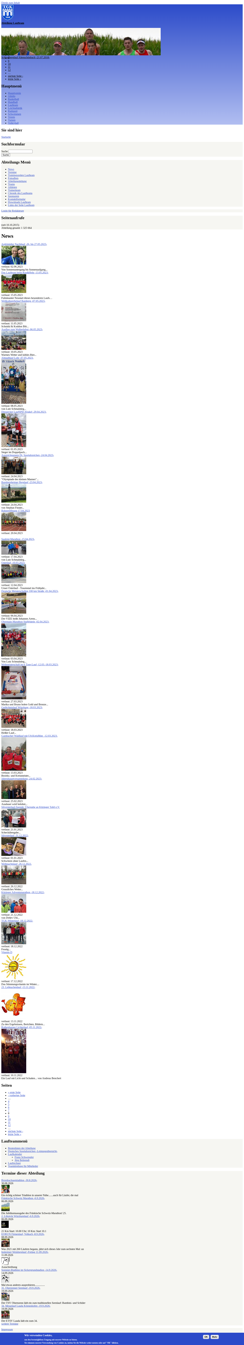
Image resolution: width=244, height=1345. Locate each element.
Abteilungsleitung (17, 181)
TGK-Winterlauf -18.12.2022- (17, 920)
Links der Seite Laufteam (21, 205)
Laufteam (13, 105)
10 (9, 64)
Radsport (12, 111)
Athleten (12, 187)
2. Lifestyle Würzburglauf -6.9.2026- (20, 1216)
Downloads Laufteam (19, 202)
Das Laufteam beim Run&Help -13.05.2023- (24, 272)
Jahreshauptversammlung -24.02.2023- (21, 778)
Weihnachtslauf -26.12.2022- (16, 863)
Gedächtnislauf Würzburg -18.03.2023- (22, 707)
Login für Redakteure (12, 210)
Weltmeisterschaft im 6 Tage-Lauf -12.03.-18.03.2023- (29, 664)
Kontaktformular (16, 199)
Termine (12, 172)
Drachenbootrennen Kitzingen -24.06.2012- (24, 57)
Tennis (11, 117)
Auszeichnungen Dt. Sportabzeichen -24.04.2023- (27, 455)
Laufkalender (15, 1154)
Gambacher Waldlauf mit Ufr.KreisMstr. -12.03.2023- (29, 735)
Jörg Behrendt (22, 1160)
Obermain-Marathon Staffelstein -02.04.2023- (25, 621)
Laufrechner (14, 1163)
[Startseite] (7, 20)
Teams (11, 184)
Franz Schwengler (24, 1157)
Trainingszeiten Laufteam (21, 175)
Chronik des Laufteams (20, 193)
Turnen (11, 120)
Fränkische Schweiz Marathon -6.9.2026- (23, 1198)
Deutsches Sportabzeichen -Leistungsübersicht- (32, 1151)
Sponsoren (13, 196)
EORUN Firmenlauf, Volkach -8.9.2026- (22, 1234)
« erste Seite (14, 1092)
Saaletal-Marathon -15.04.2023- (18, 539)
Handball (13, 102)
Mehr (214, 1337)
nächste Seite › (15, 76)
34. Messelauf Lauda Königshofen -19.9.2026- (25, 1305)
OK (206, 1337)
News (11, 169)
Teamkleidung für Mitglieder (23, 1166)
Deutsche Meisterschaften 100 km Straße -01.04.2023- (29, 591)
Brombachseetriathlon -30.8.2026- (19, 1180)
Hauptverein (14, 93)
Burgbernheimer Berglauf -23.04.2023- (21, 482)
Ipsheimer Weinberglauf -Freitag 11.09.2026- (24, 1252)
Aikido (11, 96)
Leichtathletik (15, 108)
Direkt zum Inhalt (10, 2)
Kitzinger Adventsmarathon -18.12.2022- (22, 892)
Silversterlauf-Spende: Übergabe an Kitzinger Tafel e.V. (30, 807)
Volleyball (13, 123)
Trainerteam (14, 190)
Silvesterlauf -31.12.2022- (15, 835)
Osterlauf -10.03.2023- (13, 562)
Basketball (13, 99)
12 (9, 70)
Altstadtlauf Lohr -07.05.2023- (17, 357)
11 (9, 67)
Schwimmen (14, 114)
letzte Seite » (14, 79)
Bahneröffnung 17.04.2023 (15, 510)
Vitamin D (6, 952)
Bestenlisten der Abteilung (22, 1148)
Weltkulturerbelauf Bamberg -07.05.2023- (23, 301)
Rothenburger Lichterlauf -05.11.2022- (21, 1027)
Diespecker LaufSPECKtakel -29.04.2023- (23, 411)
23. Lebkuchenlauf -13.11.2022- (18, 987)
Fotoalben (13, 178)
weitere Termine (9, 1323)
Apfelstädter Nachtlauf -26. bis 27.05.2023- (24, 244)
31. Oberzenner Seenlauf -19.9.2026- (20, 1288)
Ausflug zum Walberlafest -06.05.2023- (22, 329)
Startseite (6, 137)
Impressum (7, 1329)
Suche (4, 151)
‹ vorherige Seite (16, 1095)
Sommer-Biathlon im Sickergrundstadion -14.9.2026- (29, 1270)
